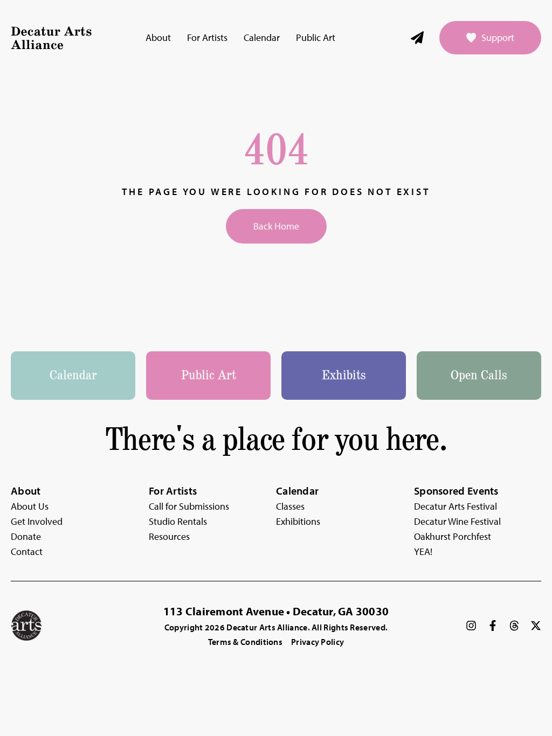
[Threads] (514, 625)
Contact (27, 551)
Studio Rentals (178, 521)
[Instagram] (471, 625)
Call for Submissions (189, 506)
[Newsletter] (417, 37)
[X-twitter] (535, 625)
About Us (30, 506)
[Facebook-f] (492, 625)
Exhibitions (298, 521)
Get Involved (37, 521)
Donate (26, 536)
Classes (290, 506)
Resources (169, 536)
